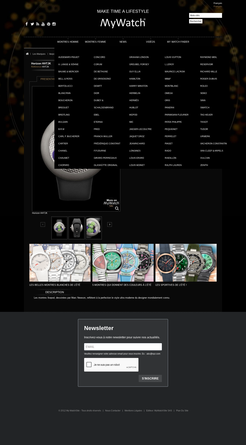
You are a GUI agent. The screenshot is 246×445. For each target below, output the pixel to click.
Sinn (202, 100)
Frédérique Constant (107, 143)
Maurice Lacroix (175, 71)
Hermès (134, 100)
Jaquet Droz (136, 136)
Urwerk (205, 136)
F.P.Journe (100, 151)
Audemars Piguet (68, 57)
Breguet (63, 107)
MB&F (168, 79)
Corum (98, 64)
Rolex (204, 86)
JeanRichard (137, 143)
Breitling (64, 115)
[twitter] (31, 24)
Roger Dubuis (208, 79)
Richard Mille (208, 71)
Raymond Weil (208, 57)
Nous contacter (113, 410)
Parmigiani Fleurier (177, 115)
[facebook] (26, 24)
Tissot (204, 122)
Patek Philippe (173, 122)
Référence (36, 66)
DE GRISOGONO (102, 79)
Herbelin (134, 93)
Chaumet (63, 158)
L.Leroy (169, 64)
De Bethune (101, 71)
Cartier (63, 143)
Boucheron (65, 100)
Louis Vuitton (173, 57)
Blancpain (64, 93)
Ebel (96, 115)
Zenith (204, 165)
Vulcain (205, 158)
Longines (134, 151)
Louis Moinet (137, 165)
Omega (169, 93)
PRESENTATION (50, 79)
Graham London (139, 57)
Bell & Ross (65, 79)
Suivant (109, 224)
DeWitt (98, 86)
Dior (96, 93)
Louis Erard (136, 158)
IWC (131, 122)
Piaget (169, 143)
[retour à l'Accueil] (27, 54)
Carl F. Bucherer (68, 136)
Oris (167, 100)
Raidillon (170, 158)
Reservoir (206, 64)
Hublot (133, 107)
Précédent (43, 224)
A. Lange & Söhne (68, 64)
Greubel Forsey (139, 64)
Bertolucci (65, 86)
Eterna (98, 122)
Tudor (204, 129)
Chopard (63, 165)
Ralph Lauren (173, 165)
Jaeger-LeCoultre (140, 129)
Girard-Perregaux (105, 158)
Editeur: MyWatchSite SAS (159, 410)
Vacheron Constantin (213, 143)
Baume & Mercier (68, 71)
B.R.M (61, 129)
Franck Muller (103, 136)
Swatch (204, 107)
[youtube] (42, 24)
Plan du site (182, 410)
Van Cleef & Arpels (211, 151)
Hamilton (134, 79)
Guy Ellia (134, 71)
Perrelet (170, 136)
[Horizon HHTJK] (59, 228)
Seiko (203, 93)
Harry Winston (138, 86)
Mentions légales (134, 410)
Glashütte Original (106, 165)
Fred (97, 129)
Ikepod (133, 115)
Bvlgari (63, 122)
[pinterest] (48, 24)
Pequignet (171, 129)
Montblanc (171, 86)
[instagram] (53, 24)
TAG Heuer (206, 115)
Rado (168, 151)
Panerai (169, 107)
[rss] (37, 24)
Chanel (62, 151)
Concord (99, 57)
